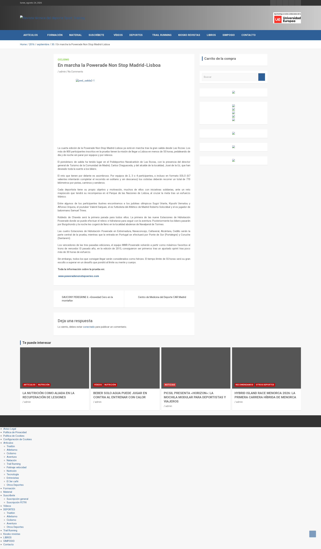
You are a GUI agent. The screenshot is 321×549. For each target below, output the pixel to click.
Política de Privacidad (15, 432)
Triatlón (11, 446)
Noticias (170, 385)
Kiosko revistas (189, 35)
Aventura (12, 456)
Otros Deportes (265, 385)
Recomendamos (244, 385)
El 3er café (12, 481)
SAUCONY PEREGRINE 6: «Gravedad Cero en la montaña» (87, 299)
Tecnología (13, 474)
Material (75, 35)
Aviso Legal (9, 428)
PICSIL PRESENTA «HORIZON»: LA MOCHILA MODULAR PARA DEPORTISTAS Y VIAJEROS (195, 397)
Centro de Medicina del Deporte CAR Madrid (162, 297)
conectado (89, 326)
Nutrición (43, 385)
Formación (55, 35)
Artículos (30, 35)
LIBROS (211, 35)
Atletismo (12, 449)
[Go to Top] (312, 534)
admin (62, 71)
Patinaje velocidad (16, 467)
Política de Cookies (13, 435)
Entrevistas (13, 477)
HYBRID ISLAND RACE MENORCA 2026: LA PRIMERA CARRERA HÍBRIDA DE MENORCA (265, 395)
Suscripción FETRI (17, 502)
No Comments (75, 71)
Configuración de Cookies (17, 439)
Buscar (261, 77)
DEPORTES (136, 35)
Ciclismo (63, 59)
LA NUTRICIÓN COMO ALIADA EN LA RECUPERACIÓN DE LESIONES (48, 395)
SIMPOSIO (229, 35)
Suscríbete (96, 35)
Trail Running (162, 35)
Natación (12, 460)
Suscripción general (17, 498)
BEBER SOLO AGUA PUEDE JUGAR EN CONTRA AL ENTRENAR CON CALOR (120, 395)
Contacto (248, 35)
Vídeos (118, 35)
